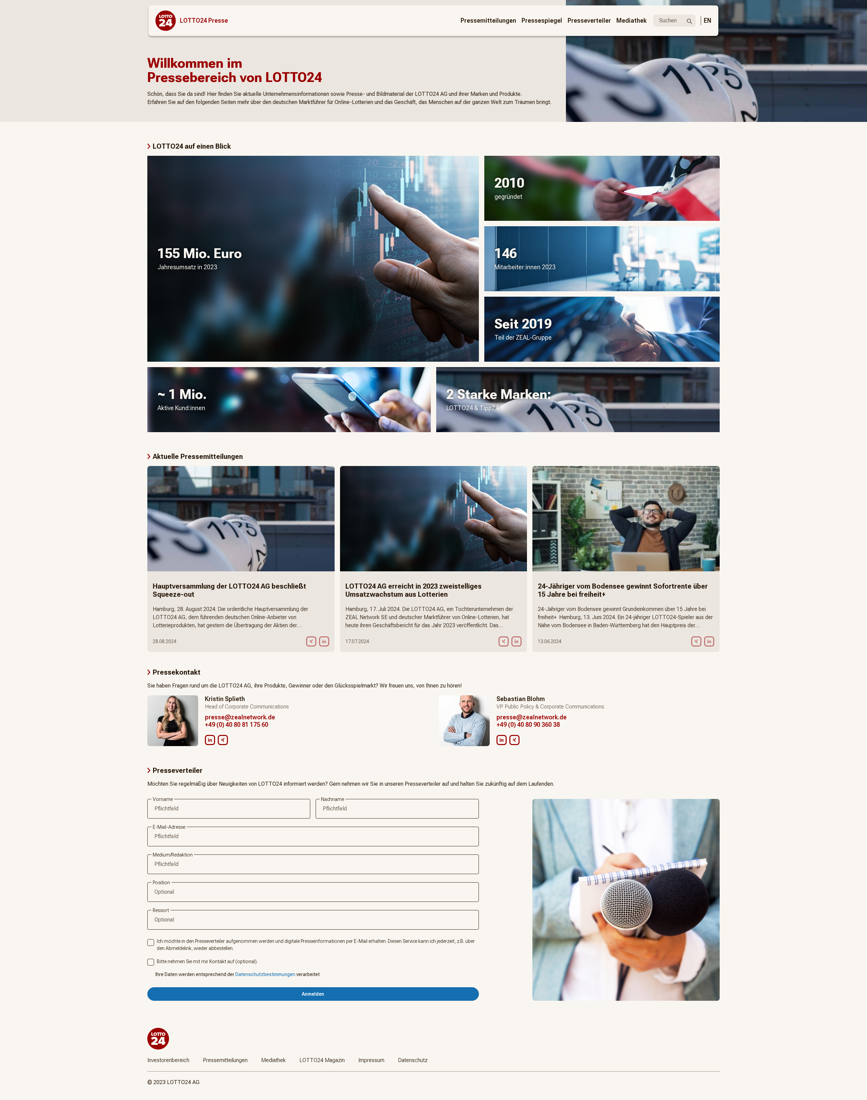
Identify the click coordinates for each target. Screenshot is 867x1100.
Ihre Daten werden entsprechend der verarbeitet (237, 974)
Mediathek (631, 20)
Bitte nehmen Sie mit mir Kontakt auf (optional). (207, 961)
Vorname (163, 799)
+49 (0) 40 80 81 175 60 (236, 724)
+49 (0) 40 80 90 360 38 (528, 724)
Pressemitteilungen (488, 20)
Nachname (332, 799)
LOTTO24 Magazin (322, 1060)
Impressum (371, 1060)
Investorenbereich (168, 1060)
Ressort (161, 910)
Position (161, 882)
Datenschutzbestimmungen (265, 974)
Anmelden (313, 994)
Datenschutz (413, 1060)
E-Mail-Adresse (169, 827)
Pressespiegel (542, 20)
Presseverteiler (589, 20)
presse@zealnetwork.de (240, 717)
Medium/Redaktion (173, 855)
